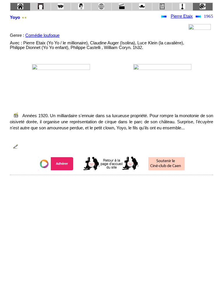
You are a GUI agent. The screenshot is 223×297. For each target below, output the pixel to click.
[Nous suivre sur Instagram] (122, 183)
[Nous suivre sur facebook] (100, 183)
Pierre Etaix (182, 16)
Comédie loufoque (42, 35)
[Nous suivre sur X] (111, 183)
